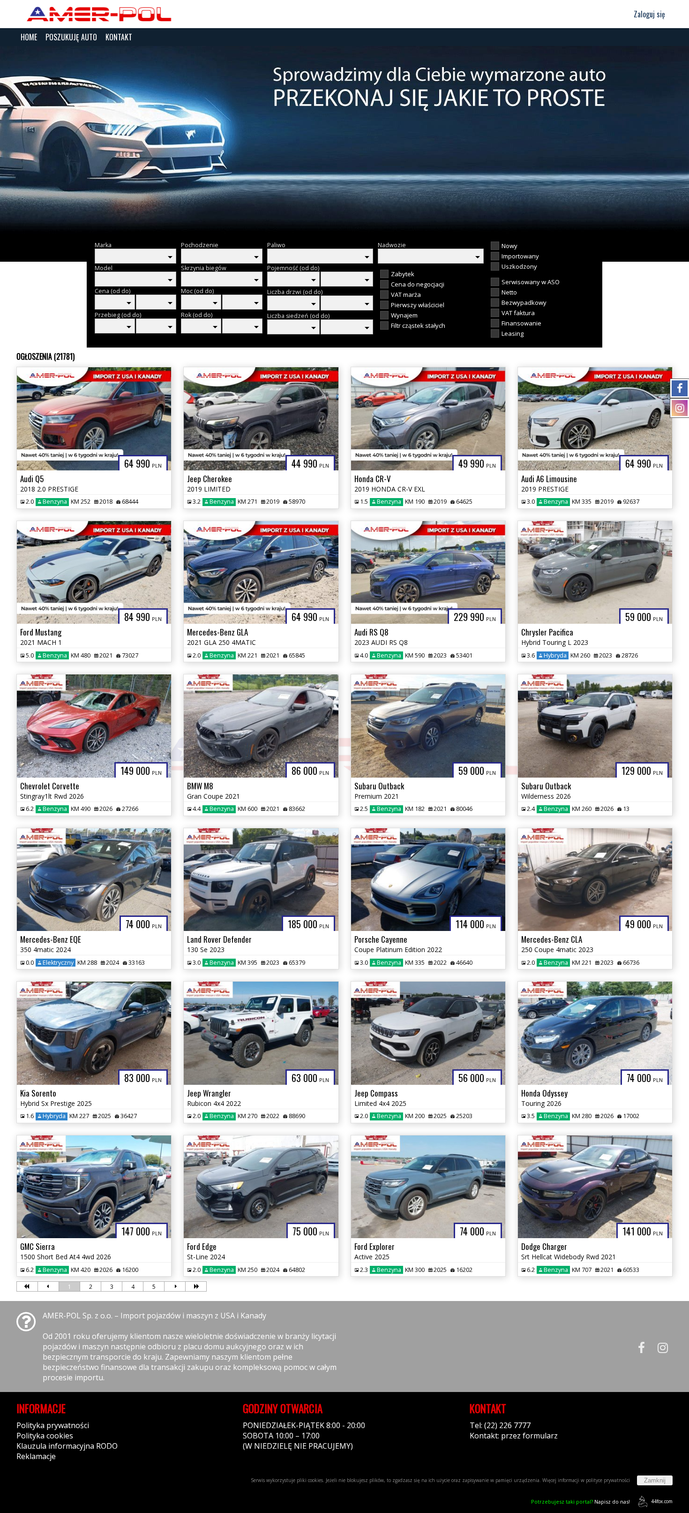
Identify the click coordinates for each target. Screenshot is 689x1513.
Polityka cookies (44, 1435)
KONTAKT (118, 37)
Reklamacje (36, 1456)
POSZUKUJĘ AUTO (71, 37)
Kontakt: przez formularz (514, 1435)
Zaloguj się (648, 14)
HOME (29, 37)
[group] (344, 140)
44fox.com (662, 1501)
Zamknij (655, 1480)
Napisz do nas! (580, 1501)
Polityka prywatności (52, 1425)
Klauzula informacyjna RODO (67, 1446)
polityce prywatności (608, 1480)
